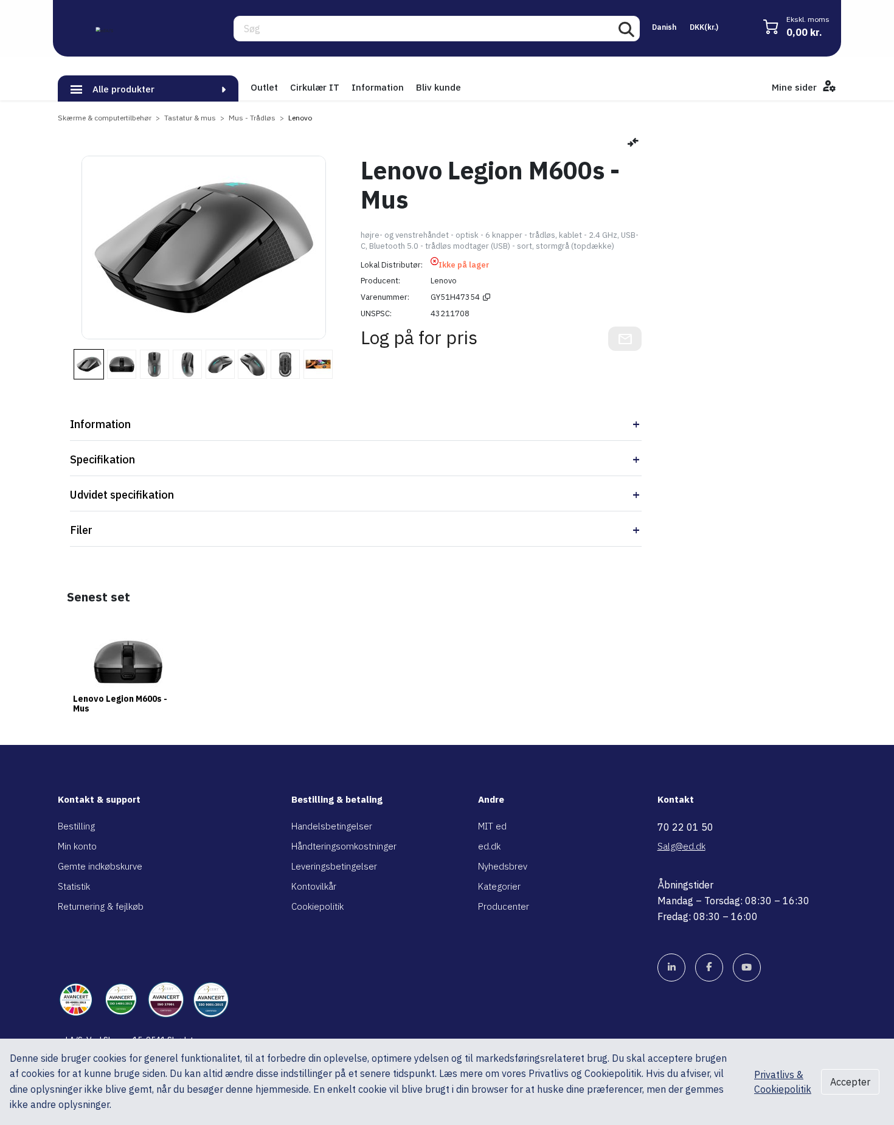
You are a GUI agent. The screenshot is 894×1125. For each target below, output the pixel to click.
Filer (81, 530)
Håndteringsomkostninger (344, 846)
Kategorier (499, 886)
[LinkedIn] (671, 967)
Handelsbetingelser (331, 826)
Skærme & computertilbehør (104, 117)
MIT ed (492, 826)
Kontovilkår (313, 886)
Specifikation (102, 459)
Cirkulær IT (314, 87)
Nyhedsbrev (502, 866)
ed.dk (489, 846)
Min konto (77, 846)
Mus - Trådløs (252, 117)
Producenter (503, 906)
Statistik (74, 886)
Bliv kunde (438, 87)
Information (378, 87)
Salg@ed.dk (681, 846)
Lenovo (300, 117)
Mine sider (795, 87)
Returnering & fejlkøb (101, 906)
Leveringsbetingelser (334, 866)
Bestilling (76, 826)
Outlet (264, 87)
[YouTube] (747, 967)
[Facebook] (709, 967)
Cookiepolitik (317, 906)
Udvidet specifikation (122, 495)
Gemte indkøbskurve (100, 866)
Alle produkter (123, 89)
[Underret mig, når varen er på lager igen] (625, 339)
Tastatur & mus (190, 117)
